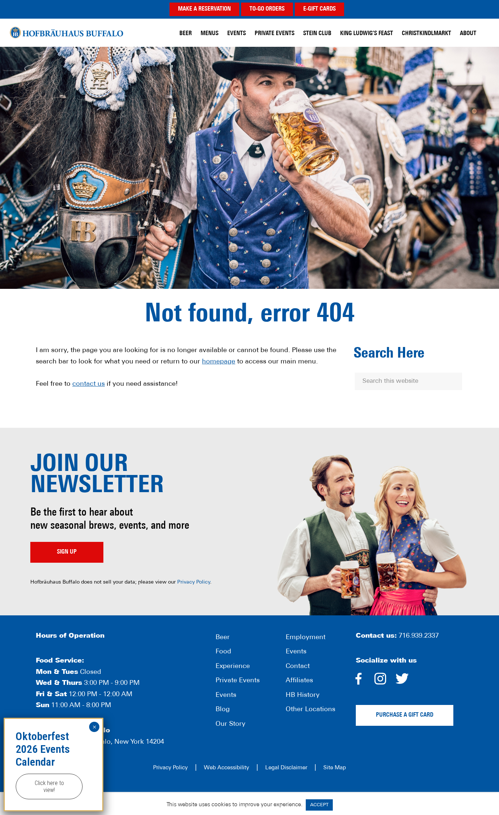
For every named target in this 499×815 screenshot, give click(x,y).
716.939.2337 (419, 636)
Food (223, 652)
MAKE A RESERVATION (204, 9)
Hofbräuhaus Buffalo (66, 33)
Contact (298, 666)
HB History (303, 695)
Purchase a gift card (404, 715)
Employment (305, 637)
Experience (233, 666)
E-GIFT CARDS (319, 9)
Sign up (67, 552)
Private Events (238, 681)
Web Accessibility (226, 768)
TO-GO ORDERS (267, 9)
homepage (218, 362)
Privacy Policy (193, 582)
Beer (223, 637)
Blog (223, 709)
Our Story (230, 724)
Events (226, 695)
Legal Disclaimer (286, 768)
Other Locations (310, 709)
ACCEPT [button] (319, 805)
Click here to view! (49, 786)
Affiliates (299, 681)
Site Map (334, 768)
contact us (88, 384)
